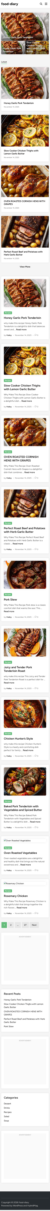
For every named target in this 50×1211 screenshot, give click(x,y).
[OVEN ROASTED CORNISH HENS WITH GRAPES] (25, 181)
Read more (21, 329)
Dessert (7, 1103)
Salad (6, 1116)
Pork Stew (10, 599)
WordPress (18, 1205)
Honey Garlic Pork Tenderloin (19, 103)
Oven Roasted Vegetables (20, 852)
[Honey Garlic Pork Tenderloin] (25, 27)
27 (25, 925)
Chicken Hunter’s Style (18, 738)
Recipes (8, 313)
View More (25, 266)
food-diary (9, 4)
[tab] (4, 61)
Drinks (7, 1108)
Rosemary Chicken (16, 896)
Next (34, 925)
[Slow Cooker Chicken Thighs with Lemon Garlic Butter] (37, 47)
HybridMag (32, 1205)
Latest (4, 62)
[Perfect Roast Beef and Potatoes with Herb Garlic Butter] (25, 231)
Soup (6, 1120)
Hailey (9, 335)
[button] (36, 16)
